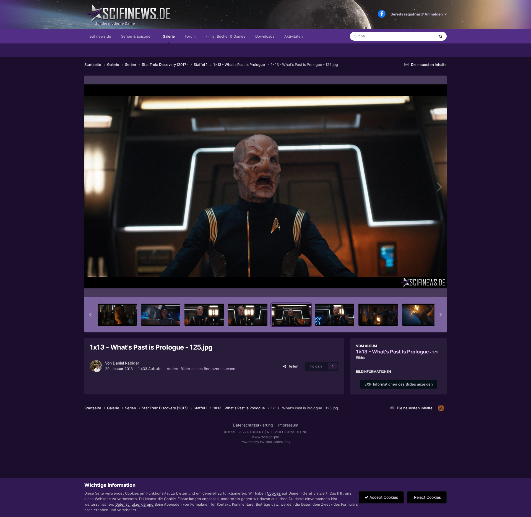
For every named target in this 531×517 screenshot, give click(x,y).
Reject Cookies (427, 497)
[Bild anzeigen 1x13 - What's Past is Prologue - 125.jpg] (291, 315)
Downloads (264, 36)
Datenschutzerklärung (253, 425)
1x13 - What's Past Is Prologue (392, 352)
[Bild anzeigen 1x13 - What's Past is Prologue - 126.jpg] (334, 315)
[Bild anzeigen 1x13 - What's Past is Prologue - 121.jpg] (117, 315)
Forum (190, 36)
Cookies (274, 493)
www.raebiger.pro (265, 437)
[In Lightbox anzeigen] (265, 186)
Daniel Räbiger (126, 363)
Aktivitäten (293, 36)
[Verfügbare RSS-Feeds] (441, 408)
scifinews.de (100, 36)
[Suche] (440, 36)
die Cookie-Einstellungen (179, 499)
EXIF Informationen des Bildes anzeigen (399, 384)
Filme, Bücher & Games (225, 36)
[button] (90, 315)
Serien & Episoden (137, 36)
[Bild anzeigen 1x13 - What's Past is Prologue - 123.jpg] (204, 315)
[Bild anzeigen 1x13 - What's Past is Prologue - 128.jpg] (421, 315)
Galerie (169, 36)
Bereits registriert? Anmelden (417, 14)
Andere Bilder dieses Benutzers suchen (201, 368)
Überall (421, 36)
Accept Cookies (383, 497)
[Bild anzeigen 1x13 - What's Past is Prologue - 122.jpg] (160, 315)
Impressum (288, 425)
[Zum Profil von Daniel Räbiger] (96, 366)
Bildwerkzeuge (421, 287)
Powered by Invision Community (265, 442)
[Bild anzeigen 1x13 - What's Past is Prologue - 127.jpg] (378, 315)
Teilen (292, 366)
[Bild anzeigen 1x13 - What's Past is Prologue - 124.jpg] (247, 315)
